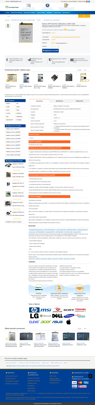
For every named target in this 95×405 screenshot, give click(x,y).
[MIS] (45, 309)
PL (35, 393)
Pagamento (79, 101)
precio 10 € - (34, 258)
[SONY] (68, 309)
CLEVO (8, 113)
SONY (18, 107)
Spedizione (59, 101)
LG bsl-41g (32, 232)
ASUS (7, 110)
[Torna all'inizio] (93, 380)
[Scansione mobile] (90, 376)
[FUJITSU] (80, 315)
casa (85, 70)
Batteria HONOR (24, 343)
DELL (17, 110)
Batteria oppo (45, 363)
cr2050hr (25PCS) (41, 366)
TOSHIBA (18, 120)
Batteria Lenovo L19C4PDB (10, 138)
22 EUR (22, 84)
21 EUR (50, 84)
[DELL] (57, 315)
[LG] (34, 315)
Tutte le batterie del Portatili (10, 155)
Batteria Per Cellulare (29, 12)
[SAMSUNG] (68, 315)
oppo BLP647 (77, 232)
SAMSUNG (19, 116)
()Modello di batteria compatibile (53, 30)
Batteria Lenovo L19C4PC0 (10, 151)
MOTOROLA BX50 (71, 229)
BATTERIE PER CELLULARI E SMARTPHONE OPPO (66, 37)
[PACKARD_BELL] (57, 309)
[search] (84, 16)
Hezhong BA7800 (61, 229)
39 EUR (7, 84)
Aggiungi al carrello (51, 50)
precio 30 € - (58, 258)
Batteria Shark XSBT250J (10, 129)
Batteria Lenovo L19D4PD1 (10, 135)
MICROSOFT (9, 120)
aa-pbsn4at (34, 366)
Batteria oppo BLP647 (11, 363)
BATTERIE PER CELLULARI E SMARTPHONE (23, 20)
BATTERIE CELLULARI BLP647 (52, 20)
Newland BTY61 (50, 232)
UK (31, 393)
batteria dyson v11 (26, 366)
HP (17, 103)
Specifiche (39, 101)
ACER (8, 107)
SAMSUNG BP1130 (82, 229)
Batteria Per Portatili (16, 12)
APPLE (8, 103)
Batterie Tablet (41, 12)
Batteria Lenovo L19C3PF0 (10, 142)
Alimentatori (57, 12)
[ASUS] (57, 321)
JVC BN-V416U (68, 232)
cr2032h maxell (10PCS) (53, 366)
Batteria (66, 363)
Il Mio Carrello (82, 1)
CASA (7, 12)
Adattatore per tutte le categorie (14, 222)
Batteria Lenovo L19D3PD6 (10, 132)
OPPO (38, 20)
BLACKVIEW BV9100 (49, 229)
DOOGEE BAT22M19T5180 (36, 229)
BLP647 (32, 138)
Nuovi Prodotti (73, 1)
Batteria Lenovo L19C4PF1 (10, 148)
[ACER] (45, 321)
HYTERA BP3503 (40, 232)
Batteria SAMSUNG (39, 343)
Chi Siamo (64, 1)
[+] (58, 46)
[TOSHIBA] (80, 309)
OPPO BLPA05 (59, 232)
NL (29, 393)
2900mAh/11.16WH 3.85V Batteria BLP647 (29, 363)
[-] (52, 46)
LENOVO (18, 113)
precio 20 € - (46, 258)
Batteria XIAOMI (66, 343)
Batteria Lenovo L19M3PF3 (10, 145)
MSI (7, 116)
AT (33, 393)
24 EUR (79, 84)
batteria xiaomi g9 (16, 366)
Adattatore (49, 12)
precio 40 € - (69, 258)
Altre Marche (66, 12)
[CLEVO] (34, 321)
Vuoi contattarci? (71, 30)
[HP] (34, 309)
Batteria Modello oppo (56, 363)
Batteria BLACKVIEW (10, 343)
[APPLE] (68, 321)
